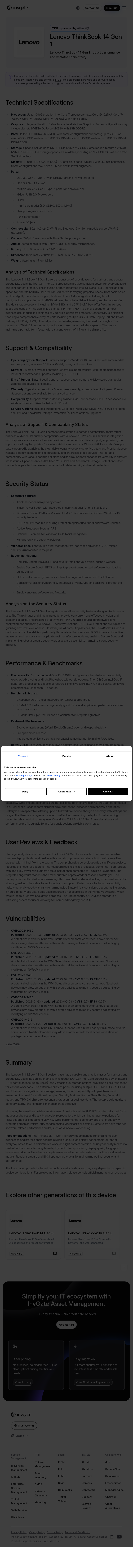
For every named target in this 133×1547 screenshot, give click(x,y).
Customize (64, 791)
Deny (25, 791)
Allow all (108, 791)
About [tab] (110, 756)
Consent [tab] (23, 756)
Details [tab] (66, 756)
